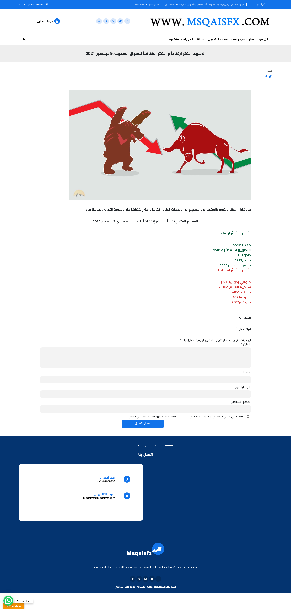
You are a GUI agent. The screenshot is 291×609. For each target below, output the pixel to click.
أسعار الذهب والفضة (243, 39)
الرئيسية (263, 39)
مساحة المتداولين (217, 39)
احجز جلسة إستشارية (181, 39)
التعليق (246, 344)
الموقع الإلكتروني (241, 402)
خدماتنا (200, 39)
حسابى (40, 21)
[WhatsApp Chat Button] (8, 601)
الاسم (247, 372)
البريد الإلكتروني (241, 387)
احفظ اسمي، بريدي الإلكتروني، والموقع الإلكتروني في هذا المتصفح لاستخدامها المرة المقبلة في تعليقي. (186, 416)
